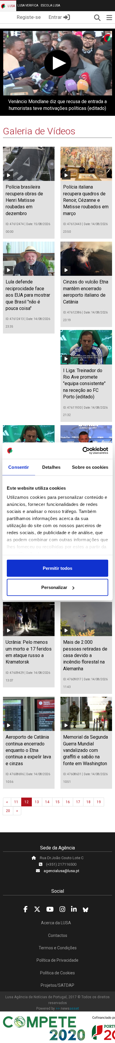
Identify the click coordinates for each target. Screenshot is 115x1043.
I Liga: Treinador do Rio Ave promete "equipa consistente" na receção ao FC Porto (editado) (84, 384)
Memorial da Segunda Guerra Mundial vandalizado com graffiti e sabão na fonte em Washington (85, 750)
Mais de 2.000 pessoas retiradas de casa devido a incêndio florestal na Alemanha (85, 655)
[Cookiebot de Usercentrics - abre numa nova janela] (82, 451)
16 (68, 802)
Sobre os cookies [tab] (90, 466)
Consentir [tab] (18, 466)
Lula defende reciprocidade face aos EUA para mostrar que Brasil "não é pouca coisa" (28, 295)
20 (8, 811)
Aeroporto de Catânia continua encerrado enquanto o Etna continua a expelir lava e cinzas (28, 750)
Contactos (57, 935)
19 (99, 802)
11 (16, 802)
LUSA (11, 6)
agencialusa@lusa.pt (61, 871)
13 (37, 802)
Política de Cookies (57, 973)
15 (57, 802)
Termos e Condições (58, 947)
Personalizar (54, 587)
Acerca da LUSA (56, 922)
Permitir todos (57, 567)
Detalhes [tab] (51, 466)
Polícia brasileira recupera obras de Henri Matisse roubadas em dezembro (24, 200)
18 (88, 802)
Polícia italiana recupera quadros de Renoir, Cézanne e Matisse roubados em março (86, 200)
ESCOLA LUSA (50, 5)
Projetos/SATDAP (57, 985)
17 (78, 802)
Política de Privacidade (57, 960)
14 (47, 802)
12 (26, 802)
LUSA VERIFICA (27, 5)
